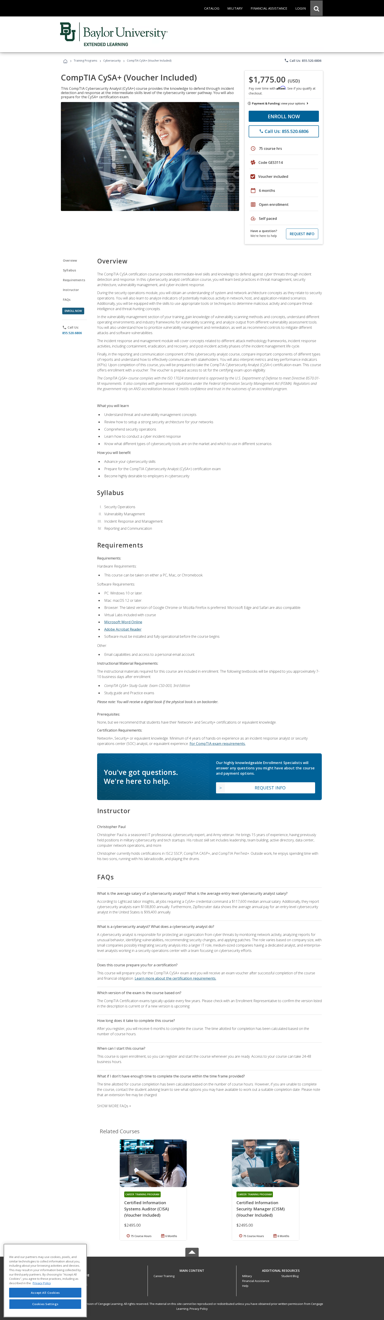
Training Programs (85, 60)
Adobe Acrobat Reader (123, 629)
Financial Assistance (255, 1281)
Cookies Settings (45, 1304)
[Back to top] (192, 1269)
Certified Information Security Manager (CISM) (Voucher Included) (260, 1209)
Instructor (71, 290)
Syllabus (69, 270)
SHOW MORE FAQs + (114, 1105)
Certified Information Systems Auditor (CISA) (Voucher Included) (146, 1209)
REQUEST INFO (302, 233)
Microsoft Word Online (123, 622)
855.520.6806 (72, 333)
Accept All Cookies (45, 1293)
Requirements (74, 280)
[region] (45, 1280)
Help (245, 1286)
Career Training (164, 1276)
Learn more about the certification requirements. (175, 978)
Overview (70, 260)
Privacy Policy (199, 1309)
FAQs (67, 299)
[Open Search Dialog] (316, 8)
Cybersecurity (112, 60)
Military (247, 1276)
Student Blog (289, 1276)
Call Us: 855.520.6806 (302, 60)
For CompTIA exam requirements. (218, 743)
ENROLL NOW (284, 116)
